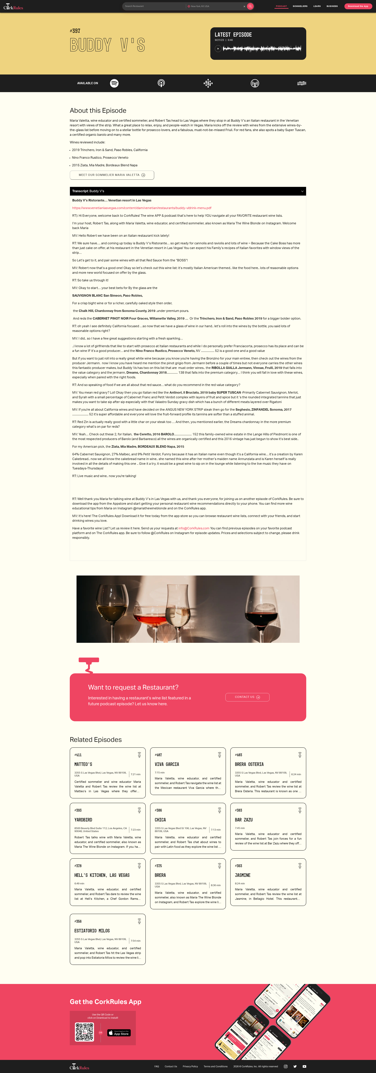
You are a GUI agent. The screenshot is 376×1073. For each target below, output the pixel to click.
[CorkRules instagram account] (285, 1066)
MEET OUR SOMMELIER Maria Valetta (109, 175)
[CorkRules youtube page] (304, 1066)
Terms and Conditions (216, 1066)
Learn (317, 6)
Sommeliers (300, 6)
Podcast (282, 6)
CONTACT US (245, 697)
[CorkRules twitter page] (295, 1066)
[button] (188, 191)
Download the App (358, 6)
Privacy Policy (190, 1066)
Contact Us (171, 1066)
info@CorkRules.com (193, 528)
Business (332, 6)
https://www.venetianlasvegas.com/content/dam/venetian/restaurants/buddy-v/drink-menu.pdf (141, 208)
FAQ (157, 1066)
